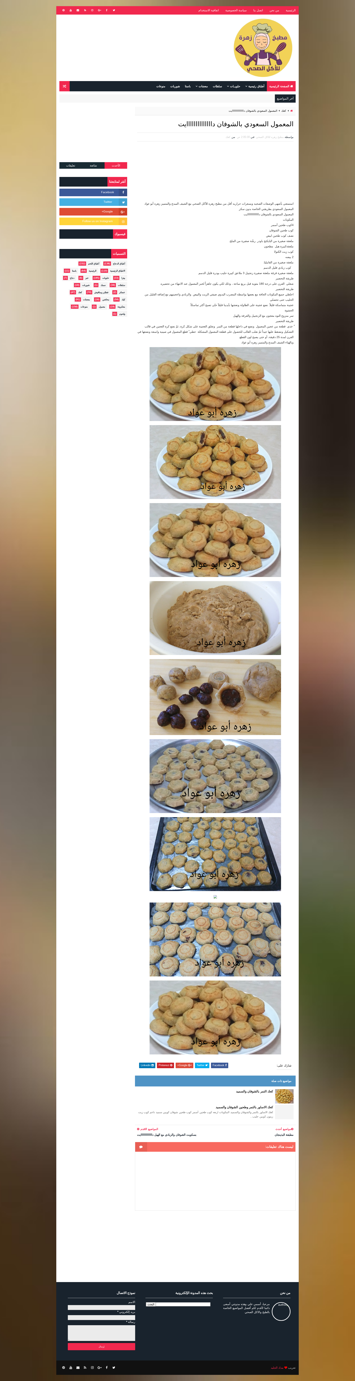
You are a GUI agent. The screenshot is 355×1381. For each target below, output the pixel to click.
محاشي (105, 299)
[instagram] (92, 10)
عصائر (122, 292)
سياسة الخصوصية (236, 10)
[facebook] (107, 10)
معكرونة (121, 306)
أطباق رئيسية (256, 86)
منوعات (160, 86)
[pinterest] (63, 10)
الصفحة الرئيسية (279, 86)
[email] (78, 10)
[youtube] (71, 10)
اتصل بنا (258, 10)
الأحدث (116, 165)
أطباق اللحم (93, 263)
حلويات (105, 278)
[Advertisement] (134, 48)
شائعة (93, 165)
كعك (283, 110)
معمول (102, 306)
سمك (103, 285)
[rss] (85, 10)
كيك (123, 299)
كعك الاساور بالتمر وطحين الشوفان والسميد (244, 1107)
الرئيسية (291, 10)
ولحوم (122, 314)
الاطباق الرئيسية (117, 271)
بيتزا (123, 278)
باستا (188, 86)
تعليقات (70, 165)
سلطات (217, 86)
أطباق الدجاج (119, 263)
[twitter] (114, 10)
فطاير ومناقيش (101, 292)
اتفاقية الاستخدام (208, 10)
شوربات (175, 86)
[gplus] (99, 10)
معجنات (203, 86)
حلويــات (235, 86)
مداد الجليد (277, 1367)
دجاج (72, 278)
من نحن (274, 10)
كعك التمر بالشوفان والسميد (254, 1091)
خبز (87, 278)
